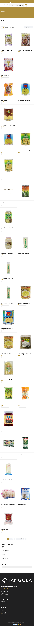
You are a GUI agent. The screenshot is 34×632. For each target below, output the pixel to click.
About (3, 593)
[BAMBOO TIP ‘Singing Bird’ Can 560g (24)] (8, 393)
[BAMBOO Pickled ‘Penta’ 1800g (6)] (8, 242)
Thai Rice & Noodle (5, 558)
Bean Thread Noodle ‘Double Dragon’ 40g (8, 453)
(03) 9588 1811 (4, 613)
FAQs (3, 595)
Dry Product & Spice (5, 553)
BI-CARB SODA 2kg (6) (22, 504)
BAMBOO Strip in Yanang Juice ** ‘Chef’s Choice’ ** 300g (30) (25, 354)
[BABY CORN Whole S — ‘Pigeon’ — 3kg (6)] (8, 114)
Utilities (3, 559)
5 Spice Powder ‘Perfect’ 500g (6, 50)
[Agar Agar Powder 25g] (8, 64)
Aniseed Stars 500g (4, 100)
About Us (2, 15)
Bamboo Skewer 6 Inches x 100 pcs (24, 253)
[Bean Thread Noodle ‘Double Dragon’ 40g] (8, 443)
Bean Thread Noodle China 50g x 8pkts (8, 504)
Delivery (2, 13)
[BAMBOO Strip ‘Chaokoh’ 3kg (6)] (8, 342)
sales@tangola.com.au (10, 2)
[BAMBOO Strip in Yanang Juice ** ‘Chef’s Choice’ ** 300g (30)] (25, 342)
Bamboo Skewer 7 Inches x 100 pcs (7, 278)
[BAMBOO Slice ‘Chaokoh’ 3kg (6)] (25, 292)
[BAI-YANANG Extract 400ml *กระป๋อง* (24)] (25, 191)
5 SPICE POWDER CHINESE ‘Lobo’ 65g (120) (25, 50)
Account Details (4, 605)
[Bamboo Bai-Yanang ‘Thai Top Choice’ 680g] (8, 216)
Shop (1, 9)
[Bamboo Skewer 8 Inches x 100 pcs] (8, 292)
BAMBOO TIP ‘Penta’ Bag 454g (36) (7, 379)
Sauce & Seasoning (5, 555)
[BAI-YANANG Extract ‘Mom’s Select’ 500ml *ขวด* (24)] (8, 191)
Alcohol (3, 546)
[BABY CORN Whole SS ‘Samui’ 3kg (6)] (25, 139)
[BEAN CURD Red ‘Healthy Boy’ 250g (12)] (8, 418)
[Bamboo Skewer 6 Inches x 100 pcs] (25, 242)
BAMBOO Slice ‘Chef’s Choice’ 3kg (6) (7, 328)
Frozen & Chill (4, 554)
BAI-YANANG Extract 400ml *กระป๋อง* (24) (25, 201)
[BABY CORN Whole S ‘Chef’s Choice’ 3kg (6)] (8, 139)
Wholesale (3, 561)
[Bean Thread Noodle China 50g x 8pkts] (8, 493)
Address (3, 603)
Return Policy (4, 597)
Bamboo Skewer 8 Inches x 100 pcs (7, 303)
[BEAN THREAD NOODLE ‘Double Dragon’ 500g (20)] (25, 443)
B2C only (3, 549)
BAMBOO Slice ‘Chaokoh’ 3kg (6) (24, 303)
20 (21, 538)
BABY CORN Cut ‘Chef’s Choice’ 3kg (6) (25, 100)
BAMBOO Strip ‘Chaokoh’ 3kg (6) (7, 353)
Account (3, 601)
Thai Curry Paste (4, 557)
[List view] (4, 27)
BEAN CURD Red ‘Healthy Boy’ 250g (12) (8, 428)
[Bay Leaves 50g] (25, 393)
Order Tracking (3, 11)
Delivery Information (5, 594)
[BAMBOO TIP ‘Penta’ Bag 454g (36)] (8, 368)
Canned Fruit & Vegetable (6, 550)
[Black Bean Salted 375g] (8, 518)
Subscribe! (15, 586)
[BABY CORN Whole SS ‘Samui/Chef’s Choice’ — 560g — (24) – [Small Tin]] (8, 165)
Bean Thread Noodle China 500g (7, 479)
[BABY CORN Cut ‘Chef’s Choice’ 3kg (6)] (25, 89)
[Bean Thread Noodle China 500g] (8, 468)
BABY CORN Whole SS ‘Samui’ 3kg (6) (24, 150)
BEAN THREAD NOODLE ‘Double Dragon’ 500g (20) (25, 454)
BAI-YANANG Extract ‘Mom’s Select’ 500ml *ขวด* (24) (8, 202)
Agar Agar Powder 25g (5, 75)
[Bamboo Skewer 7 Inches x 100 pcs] (8, 267)
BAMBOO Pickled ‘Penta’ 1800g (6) (7, 253)
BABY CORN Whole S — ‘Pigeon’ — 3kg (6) (8, 125)
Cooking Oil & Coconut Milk (6, 551)
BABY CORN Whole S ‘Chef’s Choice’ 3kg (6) (8, 151)
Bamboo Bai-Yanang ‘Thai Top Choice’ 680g (8, 228)
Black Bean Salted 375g (5, 529)
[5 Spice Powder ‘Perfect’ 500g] (8, 39)
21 (23, 538)
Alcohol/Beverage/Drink (6, 547)
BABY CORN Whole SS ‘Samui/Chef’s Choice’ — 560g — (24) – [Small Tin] (7, 176)
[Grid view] (2, 27)
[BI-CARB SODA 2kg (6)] (25, 493)
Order (3, 602)
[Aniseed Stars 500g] (8, 89)
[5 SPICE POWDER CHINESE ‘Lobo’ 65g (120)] (25, 39)
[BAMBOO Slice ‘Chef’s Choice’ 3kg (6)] (8, 317)
